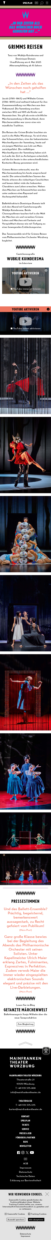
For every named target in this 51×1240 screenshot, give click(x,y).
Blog (25, 1141)
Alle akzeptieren (36, 1219)
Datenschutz (25, 1234)
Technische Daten (25, 1176)
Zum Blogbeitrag (25, 1024)
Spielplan (27, 3)
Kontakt (25, 1116)
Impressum (25, 1236)
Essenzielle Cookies (16, 1214)
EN (36, 3)
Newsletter (25, 1145)
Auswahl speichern (16, 1219)
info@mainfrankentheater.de (25, 1092)
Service (25, 1128)
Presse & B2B (25, 1133)
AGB (25, 1163)
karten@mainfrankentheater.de (25, 1109)
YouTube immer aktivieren (27, 288)
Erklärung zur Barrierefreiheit (25, 1180)
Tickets (25, 1124)
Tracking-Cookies (38, 1214)
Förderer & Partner (25, 1137)
